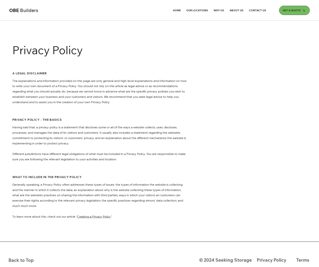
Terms (302, 260)
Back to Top (21, 260)
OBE (23, 10)
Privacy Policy (271, 260)
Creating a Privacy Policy (94, 216)
